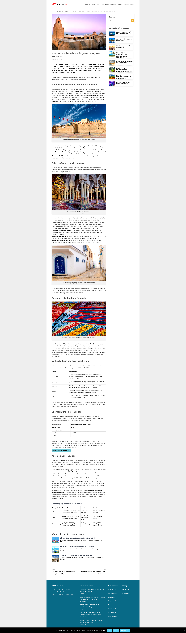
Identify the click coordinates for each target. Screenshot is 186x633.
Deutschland (87, 4)
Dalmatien (68, 589)
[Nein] (184, 630)
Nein (115, 630)
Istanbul (54, 594)
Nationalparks (112, 593)
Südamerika (126, 4)
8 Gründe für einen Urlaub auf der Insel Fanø (124, 62)
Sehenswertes (112, 605)
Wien (72, 594)
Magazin (132, 4)
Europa (102, 4)
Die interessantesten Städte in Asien (123, 82)
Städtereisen (112, 597)
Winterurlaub (112, 612)
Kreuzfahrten (112, 589)
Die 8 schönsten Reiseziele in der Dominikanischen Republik (121, 55)
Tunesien (54, 59)
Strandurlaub (112, 601)
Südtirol (67, 594)
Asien (97, 4)
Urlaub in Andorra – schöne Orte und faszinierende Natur (122, 69)
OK (110, 630)
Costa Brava (60, 589)
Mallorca (61, 594)
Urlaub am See (112, 609)
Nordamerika (113, 4)
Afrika (93, 4)
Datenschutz (126, 589)
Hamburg (69, 591)
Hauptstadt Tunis (94, 64)
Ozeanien (120, 4)
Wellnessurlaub (112, 616)
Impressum (125, 593)
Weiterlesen (124, 630)
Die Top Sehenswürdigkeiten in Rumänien (123, 76)
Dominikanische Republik (58, 591)
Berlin (54, 589)
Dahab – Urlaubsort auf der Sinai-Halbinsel (123, 32)
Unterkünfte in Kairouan (62, 450)
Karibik (107, 4)
